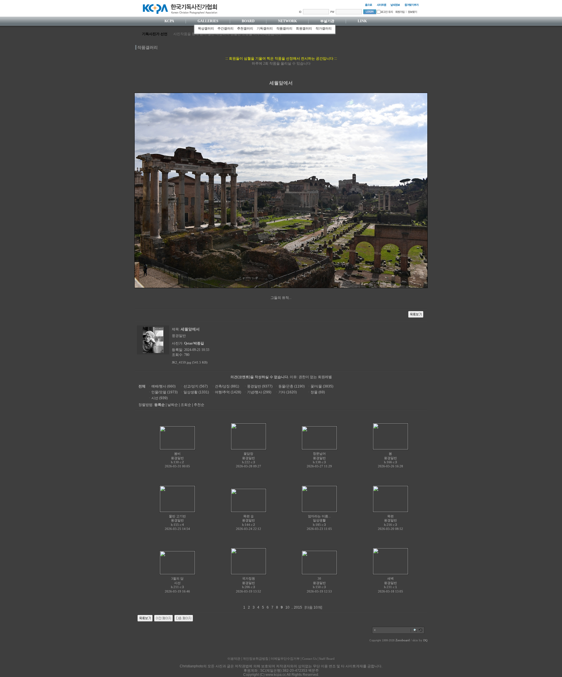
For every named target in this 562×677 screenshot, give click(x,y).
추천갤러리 (245, 28)
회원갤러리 (304, 28)
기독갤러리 (265, 28)
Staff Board (327, 658)
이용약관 (233, 658)
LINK (362, 21)
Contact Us (309, 658)
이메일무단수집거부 (285, 658)
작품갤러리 (284, 28)
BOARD (248, 21)
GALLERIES (208, 21)
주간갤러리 (225, 28)
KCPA (169, 21)
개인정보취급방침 (255, 658)
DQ (425, 640)
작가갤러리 (324, 28)
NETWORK (287, 21)
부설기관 (327, 21)
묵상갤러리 (206, 28)
